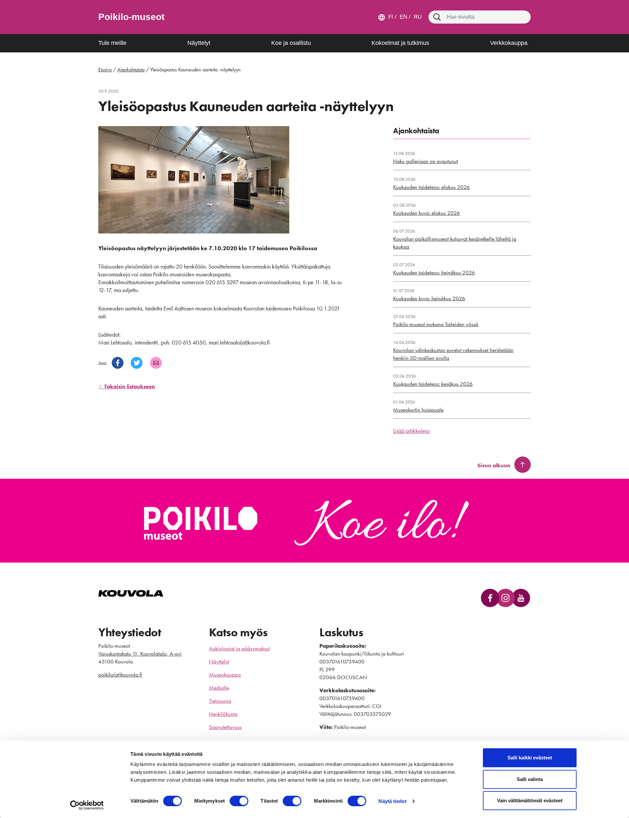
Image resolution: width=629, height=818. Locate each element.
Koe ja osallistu (291, 43)
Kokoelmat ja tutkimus (400, 43)
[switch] (239, 801)
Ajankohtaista (130, 69)
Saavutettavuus (225, 727)
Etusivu (105, 69)
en (402, 17)
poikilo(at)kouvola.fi (120, 674)
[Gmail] (156, 363)
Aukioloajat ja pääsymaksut (239, 648)
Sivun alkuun (493, 465)
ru (417, 17)
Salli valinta (530, 779)
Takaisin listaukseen (129, 386)
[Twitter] (137, 363)
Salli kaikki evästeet (529, 757)
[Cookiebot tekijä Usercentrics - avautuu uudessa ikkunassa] (87, 805)
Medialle (219, 687)
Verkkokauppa (508, 43)
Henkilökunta (223, 713)
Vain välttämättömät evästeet (529, 800)
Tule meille (112, 43)
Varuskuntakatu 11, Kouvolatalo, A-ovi (139, 653)
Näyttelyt (198, 43)
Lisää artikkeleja (411, 431)
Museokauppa (225, 674)
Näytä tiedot (392, 801)
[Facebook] (118, 363)
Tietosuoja (220, 700)
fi (390, 17)
